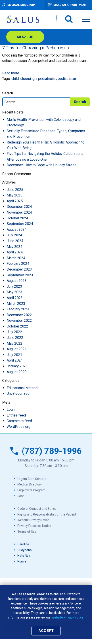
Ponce (21, 561)
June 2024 (15, 241)
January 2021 (17, 366)
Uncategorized (18, 393)
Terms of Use (26, 531)
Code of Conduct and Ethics (36, 508)
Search (69, 19)
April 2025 (15, 201)
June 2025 (15, 190)
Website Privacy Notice (33, 520)
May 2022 (14, 343)
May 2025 (14, 195)
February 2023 (18, 309)
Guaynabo (24, 550)
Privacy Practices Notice (34, 526)
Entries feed (16, 415)
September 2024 (20, 224)
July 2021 (14, 355)
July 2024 (14, 235)
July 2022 (14, 332)
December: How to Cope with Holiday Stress (41, 165)
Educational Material (22, 388)
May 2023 (14, 292)
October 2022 (17, 326)
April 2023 (15, 298)
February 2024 (18, 263)
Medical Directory (29, 484)
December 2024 (19, 206)
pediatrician (67, 79)
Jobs (20, 496)
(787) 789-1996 (52, 451)
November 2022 (19, 320)
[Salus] (21, 19)
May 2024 (14, 247)
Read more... (11, 73)
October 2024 (17, 218)
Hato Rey (23, 555)
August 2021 (17, 349)
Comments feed (19, 421)
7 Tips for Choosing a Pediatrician (35, 48)
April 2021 (15, 360)
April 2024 (15, 252)
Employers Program (31, 490)
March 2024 (16, 258)
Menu (86, 18)
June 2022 (15, 338)
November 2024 (19, 212)
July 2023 (14, 286)
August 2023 (17, 281)
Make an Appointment (70, 4)
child (15, 79)
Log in (11, 409)
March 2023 (16, 303)
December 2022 (19, 315)
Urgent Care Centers (31, 479)
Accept (46, 631)
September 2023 (20, 275)
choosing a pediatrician (38, 79)
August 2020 (17, 372)
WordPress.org (18, 427)
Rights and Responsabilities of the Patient (46, 514)
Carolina (23, 544)
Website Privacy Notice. (68, 617)
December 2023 (19, 269)
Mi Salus (25, 37)
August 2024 (17, 229)
